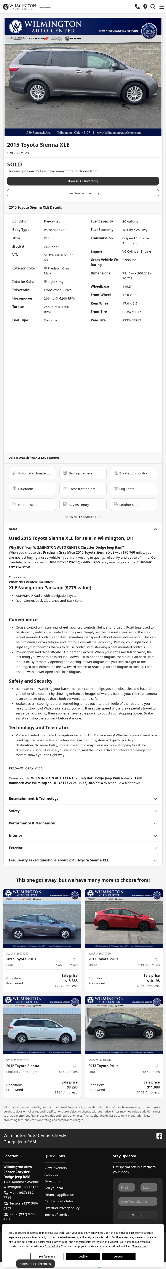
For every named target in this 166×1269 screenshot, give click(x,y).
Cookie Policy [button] (52, 1246)
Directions (52, 1181)
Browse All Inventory (83, 181)
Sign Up (138, 1215)
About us (51, 1174)
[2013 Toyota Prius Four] (124, 1025)
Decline (83, 1256)
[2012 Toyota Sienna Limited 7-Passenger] (42, 1025)
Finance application (59, 1194)
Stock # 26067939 (17, 1060)
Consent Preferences (35, 1264)
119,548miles (149, 1071)
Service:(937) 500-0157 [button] (20, 1205)
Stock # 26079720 (99, 953)
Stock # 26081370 (99, 1060)
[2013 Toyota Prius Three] (124, 918)
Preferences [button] (140, 1246)
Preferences (47, 1256)
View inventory (56, 1168)
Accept (118, 1256)
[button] (137, 6)
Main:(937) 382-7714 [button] (19, 1195)
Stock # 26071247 (17, 953)
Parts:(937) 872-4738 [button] (19, 1216)
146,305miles (67, 965)
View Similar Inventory (83, 193)
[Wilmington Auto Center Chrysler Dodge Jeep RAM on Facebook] (158, 1135)
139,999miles (149, 965)
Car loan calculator (59, 1201)
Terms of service (57, 1214)
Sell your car (54, 1188)
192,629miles (67, 1071)
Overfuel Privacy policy (62, 1208)
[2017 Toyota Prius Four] (42, 918)
